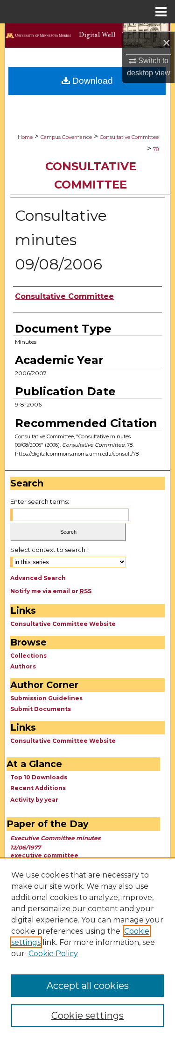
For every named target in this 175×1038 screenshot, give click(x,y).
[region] (87, 947)
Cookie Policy (53, 953)
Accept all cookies (88, 985)
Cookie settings (87, 1015)
